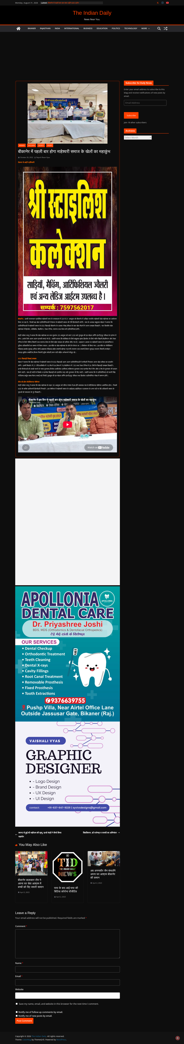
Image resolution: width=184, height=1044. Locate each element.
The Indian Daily (92, 13)
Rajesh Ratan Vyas (43, 157)
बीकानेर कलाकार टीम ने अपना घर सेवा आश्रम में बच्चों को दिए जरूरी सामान (31, 883)
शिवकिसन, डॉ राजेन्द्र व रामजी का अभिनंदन (100, 832)
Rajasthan (45, 28)
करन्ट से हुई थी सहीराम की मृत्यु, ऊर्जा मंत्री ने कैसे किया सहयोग (39, 834)
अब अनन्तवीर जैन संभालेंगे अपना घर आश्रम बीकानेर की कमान (102, 874)
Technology (130, 28)
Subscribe (131, 115)
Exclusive (31, 145)
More (144, 28)
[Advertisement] (92, 52)
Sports (49, 145)
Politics (116, 28)
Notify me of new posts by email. (35, 1015)
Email (18, 976)
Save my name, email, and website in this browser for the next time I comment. (59, 1003)
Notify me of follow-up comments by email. (40, 1012)
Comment (21, 926)
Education (102, 28)
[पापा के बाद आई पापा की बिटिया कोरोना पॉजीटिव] (67, 853)
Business (88, 28)
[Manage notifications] (178, 1038)
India (57, 28)
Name (19, 963)
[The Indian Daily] (18, 28)
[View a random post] (165, 28)
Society (41, 145)
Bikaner (32, 28)
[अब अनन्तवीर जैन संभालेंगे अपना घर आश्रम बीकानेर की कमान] (104, 853)
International (71, 28)
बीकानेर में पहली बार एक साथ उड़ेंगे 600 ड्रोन (63, 2)
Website (19, 989)
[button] (148, 29)
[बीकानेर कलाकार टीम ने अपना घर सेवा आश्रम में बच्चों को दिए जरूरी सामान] (31, 853)
